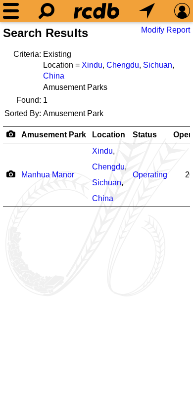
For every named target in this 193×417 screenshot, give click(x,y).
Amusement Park (53, 134)
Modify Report (165, 30)
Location (108, 134)
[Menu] (11, 11)
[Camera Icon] (10, 173)
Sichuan (157, 65)
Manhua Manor (47, 174)
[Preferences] (182, 11)
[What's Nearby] (147, 11)
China (53, 76)
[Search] (46, 11)
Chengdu (122, 65)
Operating (150, 174)
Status (145, 134)
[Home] (96, 11)
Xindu (92, 65)
